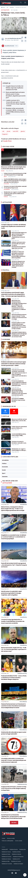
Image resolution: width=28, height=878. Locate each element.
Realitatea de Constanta (7, 863)
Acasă (4, 7)
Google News (7, 141)
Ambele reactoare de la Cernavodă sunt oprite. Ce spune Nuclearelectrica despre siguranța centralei (15, 102)
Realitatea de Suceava (6, 856)
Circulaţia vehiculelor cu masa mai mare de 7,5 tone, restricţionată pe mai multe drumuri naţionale (13, 760)
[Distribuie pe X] (25, 40)
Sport (5, 176)
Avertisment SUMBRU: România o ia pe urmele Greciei (18, 400)
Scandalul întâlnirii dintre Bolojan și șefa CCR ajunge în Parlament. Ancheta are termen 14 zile (19, 334)
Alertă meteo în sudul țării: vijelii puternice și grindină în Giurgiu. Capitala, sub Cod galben (11, 593)
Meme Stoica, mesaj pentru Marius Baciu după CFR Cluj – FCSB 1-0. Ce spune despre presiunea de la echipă (12, 508)
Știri (7, 7)
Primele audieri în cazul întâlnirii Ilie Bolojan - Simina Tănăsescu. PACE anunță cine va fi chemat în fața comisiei (19, 325)
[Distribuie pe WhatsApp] (22, 40)
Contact (3, 838)
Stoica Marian (23, 701)
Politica (6, 196)
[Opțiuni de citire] (25, 875)
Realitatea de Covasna (16, 861)
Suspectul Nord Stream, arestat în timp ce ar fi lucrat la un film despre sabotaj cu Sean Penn (13, 788)
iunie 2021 (15, 131)
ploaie (8, 131)
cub (3, 131)
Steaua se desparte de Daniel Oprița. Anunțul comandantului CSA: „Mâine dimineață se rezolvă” (18, 264)
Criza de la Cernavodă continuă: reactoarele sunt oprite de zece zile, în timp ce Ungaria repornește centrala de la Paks (19, 373)
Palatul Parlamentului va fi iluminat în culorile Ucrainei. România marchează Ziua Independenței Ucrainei (13, 705)
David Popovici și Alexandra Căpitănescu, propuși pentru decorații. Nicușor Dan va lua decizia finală (13, 816)
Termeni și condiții (11, 838)
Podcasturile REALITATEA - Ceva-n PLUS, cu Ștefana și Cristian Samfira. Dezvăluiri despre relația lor (14, 677)
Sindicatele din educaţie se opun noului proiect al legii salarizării (13, 733)
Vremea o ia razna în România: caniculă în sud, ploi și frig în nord (15, 187)
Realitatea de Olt (16, 859)
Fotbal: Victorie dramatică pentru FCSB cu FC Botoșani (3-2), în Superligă (15, 174)
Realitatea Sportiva (14, 849)
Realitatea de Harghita (18, 863)
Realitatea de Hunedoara (18, 856)
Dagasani (5, 134)
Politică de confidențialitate (7, 840)
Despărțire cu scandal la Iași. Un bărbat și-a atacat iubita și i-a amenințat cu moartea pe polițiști (13, 537)
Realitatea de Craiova (6, 851)
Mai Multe (14, 822)
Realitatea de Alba (5, 861)
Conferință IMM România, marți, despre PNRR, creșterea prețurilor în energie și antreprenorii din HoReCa (15, 180)
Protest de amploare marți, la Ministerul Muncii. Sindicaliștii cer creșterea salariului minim (19, 383)
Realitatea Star (22, 849)
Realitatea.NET (5, 849)
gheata (23, 131)
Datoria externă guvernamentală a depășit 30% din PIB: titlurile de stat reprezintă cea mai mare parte (19, 392)
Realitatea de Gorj (15, 38)
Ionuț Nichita (23, 504)
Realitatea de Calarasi (6, 859)
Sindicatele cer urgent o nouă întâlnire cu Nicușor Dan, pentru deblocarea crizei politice (15, 193)
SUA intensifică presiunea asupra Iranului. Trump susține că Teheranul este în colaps (19, 317)
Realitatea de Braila (17, 851)
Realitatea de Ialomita (16, 854)
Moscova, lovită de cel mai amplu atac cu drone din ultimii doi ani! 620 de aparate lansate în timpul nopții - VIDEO (14, 168)
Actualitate (12, 7)
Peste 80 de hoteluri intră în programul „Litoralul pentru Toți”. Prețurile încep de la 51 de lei (14, 565)
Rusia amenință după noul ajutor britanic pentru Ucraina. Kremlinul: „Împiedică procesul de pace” (16, 94)
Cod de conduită (18, 840)
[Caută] (20, 3)
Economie (6, 183)
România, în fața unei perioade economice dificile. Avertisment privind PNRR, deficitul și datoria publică (15, 110)
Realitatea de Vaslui (6, 854)
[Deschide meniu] (25, 3)
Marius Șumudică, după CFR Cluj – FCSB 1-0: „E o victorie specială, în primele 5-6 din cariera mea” (13, 649)
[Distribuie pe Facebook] (25, 37)
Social (2, 170)
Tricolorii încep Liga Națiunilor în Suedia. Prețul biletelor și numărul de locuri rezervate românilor (12, 621)
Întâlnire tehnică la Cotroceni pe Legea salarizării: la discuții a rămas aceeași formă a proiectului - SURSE (13, 363)
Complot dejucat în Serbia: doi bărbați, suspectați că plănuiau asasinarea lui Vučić (14, 87)
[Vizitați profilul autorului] (2, 39)
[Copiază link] (22, 37)
